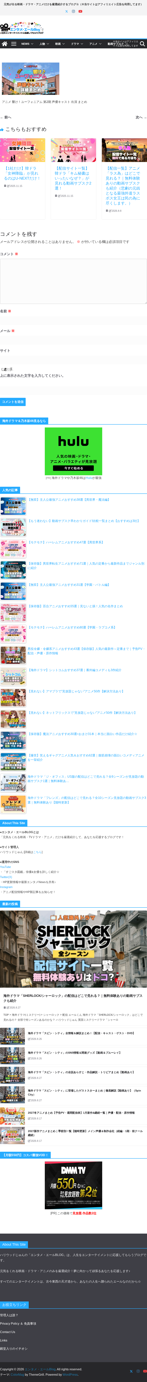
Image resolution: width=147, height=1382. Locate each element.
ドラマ (75, 43)
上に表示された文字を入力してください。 (32, 376)
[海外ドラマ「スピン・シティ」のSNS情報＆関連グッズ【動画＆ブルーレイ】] (12, 1056)
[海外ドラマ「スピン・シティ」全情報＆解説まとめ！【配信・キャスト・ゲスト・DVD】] (12, 1036)
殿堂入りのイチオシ (14, 1348)
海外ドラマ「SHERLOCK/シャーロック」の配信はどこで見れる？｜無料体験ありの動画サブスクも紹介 (73, 998)
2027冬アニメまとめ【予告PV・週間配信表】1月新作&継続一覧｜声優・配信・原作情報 (81, 1112)
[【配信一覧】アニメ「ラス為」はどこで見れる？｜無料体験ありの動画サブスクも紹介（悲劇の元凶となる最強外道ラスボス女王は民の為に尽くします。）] (124, 140)
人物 (42, 43)
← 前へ (5, 117)
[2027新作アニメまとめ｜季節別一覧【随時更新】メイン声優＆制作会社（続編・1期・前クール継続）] (12, 1136)
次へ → (141, 117)
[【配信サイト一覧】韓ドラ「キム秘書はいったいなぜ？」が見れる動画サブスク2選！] (73, 140)
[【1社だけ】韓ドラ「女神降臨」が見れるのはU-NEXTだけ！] (22, 140)
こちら (37, 852)
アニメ (93, 43)
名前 (5, 311)
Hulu (89, 477)
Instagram (6, 887)
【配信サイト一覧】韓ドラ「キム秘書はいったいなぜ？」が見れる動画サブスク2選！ (73, 178)
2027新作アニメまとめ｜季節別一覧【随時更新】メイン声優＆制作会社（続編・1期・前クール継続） (85, 1133)
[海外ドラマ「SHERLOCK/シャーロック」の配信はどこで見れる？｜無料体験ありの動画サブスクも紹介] (73, 949)
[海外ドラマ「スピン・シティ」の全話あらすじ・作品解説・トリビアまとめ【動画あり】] (12, 1075)
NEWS (25, 43)
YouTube (5, 866)
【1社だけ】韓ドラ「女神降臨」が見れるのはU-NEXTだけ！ (22, 173)
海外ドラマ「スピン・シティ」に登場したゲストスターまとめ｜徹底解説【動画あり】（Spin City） (84, 1092)
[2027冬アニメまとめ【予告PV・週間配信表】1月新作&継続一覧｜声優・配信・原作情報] (12, 1116)
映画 (58, 43)
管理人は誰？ (9, 1315)
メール (7, 331)
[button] (31, 43)
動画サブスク (116, 43)
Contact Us (7, 1332)
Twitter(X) (6, 877)
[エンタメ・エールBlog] (4, 43)
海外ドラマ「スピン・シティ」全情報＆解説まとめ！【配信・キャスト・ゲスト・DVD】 (81, 1033)
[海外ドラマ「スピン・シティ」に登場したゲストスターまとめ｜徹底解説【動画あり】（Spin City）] (12, 1095)
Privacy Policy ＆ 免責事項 (18, 1323)
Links (3, 1340)
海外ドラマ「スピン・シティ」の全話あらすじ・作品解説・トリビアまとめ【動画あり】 (81, 1072)
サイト (5, 350)
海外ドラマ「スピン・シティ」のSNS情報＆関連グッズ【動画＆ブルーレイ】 (75, 1052)
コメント (9, 254)
